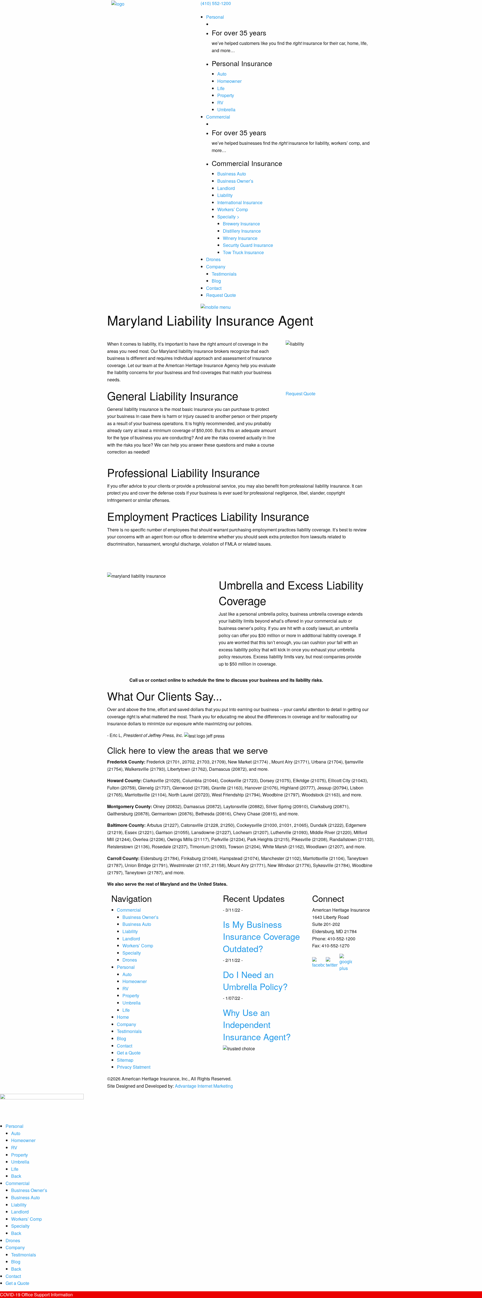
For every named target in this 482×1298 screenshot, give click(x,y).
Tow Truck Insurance (243, 252)
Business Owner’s (235, 181)
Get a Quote (129, 1052)
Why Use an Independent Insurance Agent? (257, 1024)
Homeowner (229, 81)
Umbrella (226, 109)
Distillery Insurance (242, 231)
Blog (216, 281)
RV (220, 102)
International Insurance (239, 202)
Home (123, 1017)
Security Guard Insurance (248, 245)
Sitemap (125, 1060)
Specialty (131, 953)
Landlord (226, 188)
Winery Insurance (240, 238)
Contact (213, 288)
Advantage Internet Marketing (204, 1086)
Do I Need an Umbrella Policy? (255, 980)
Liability (225, 195)
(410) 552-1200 (216, 3)
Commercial (218, 117)
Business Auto (231, 173)
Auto (221, 74)
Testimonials (224, 274)
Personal (215, 17)
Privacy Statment (133, 1067)
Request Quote (221, 295)
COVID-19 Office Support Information (36, 1294)
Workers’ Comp (232, 209)
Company (215, 266)
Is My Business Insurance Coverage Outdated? (261, 936)
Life (221, 88)
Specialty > (228, 216)
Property (225, 95)
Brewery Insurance (241, 223)
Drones (213, 259)
